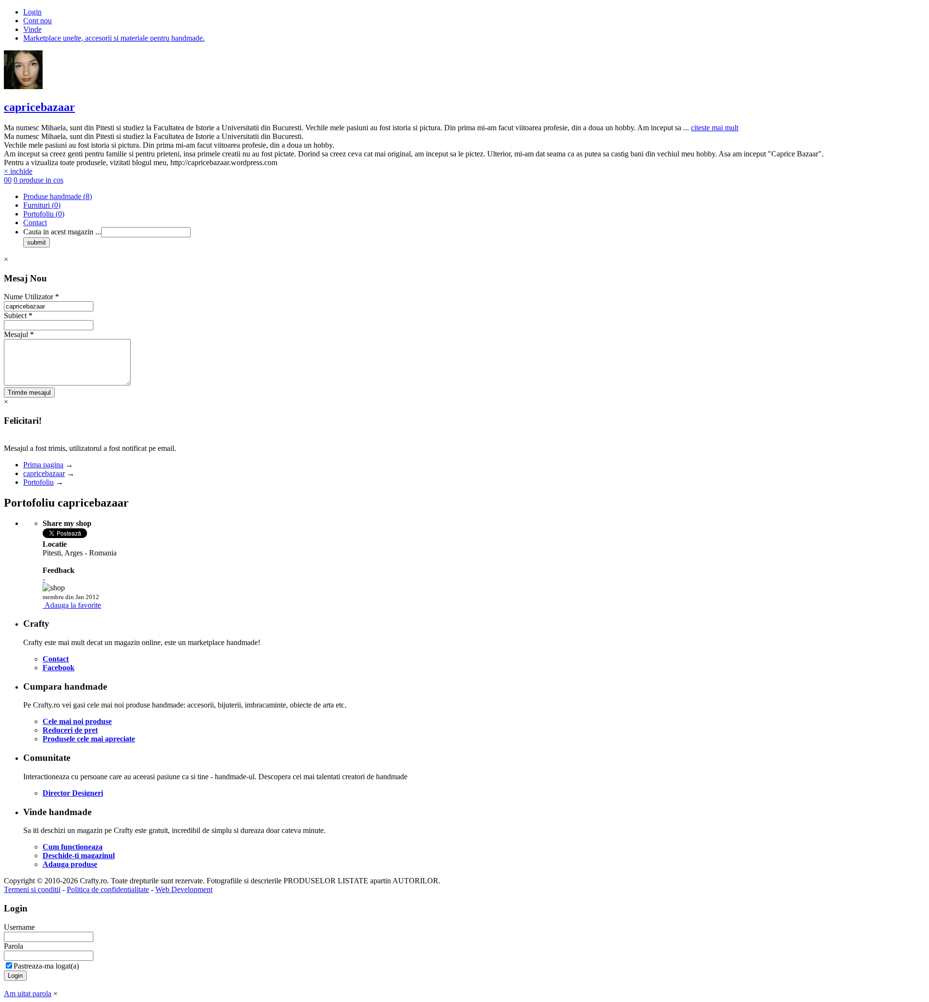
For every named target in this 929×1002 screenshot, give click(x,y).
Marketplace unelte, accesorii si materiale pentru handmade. (114, 38)
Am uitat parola (27, 993)
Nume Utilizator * (31, 297)
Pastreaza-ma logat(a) (46, 966)
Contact (35, 222)
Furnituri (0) (41, 205)
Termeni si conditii (32, 889)
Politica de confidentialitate (108, 889)
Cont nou (37, 20)
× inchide (18, 171)
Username (19, 927)
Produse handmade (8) (57, 196)
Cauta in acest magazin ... (62, 232)
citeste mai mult (714, 127)
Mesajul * (19, 334)
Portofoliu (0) (43, 214)
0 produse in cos (38, 180)
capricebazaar (39, 107)
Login (32, 12)
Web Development (183, 889)
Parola (13, 946)
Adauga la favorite (73, 605)
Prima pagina (43, 465)
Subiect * (18, 315)
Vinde (32, 29)
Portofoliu (38, 482)
